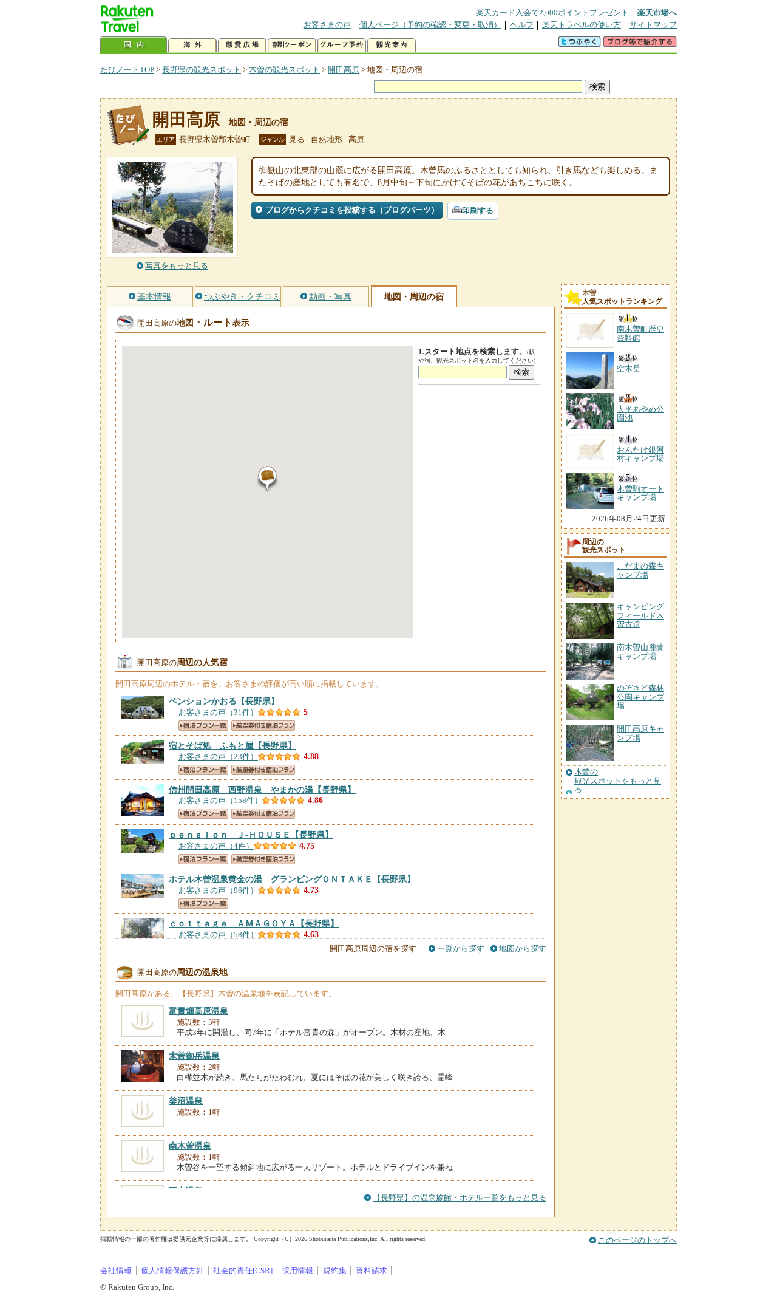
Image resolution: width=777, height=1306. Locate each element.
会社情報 (116, 1270)
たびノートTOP (127, 69)
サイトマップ (653, 24)
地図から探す (522, 948)
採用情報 (297, 1270)
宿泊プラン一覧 (203, 725)
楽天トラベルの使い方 (581, 24)
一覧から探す (460, 948)
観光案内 (391, 45)
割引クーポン (292, 45)
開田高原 (343, 69)
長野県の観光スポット (201, 69)
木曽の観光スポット (284, 69)
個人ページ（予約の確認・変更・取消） (430, 24)
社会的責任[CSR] (243, 1270)
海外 (192, 45)
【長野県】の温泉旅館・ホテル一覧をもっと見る (459, 1197)
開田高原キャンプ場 (640, 733)
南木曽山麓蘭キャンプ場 (640, 651)
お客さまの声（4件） (216, 845)
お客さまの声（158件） (220, 800)
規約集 (335, 1270)
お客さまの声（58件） (218, 934)
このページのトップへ (637, 1240)
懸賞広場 (242, 45)
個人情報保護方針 (172, 1270)
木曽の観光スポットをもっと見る (617, 781)
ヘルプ (522, 24)
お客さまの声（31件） (218, 712)
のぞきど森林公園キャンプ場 (640, 696)
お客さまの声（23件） (218, 756)
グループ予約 (341, 45)
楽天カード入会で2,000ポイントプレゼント (552, 12)
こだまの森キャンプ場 (640, 570)
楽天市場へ (657, 12)
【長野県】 (224, 701)
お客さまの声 (327, 24)
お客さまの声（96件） (218, 890)
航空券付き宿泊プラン (263, 725)
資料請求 (371, 1270)
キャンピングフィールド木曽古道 (640, 615)
